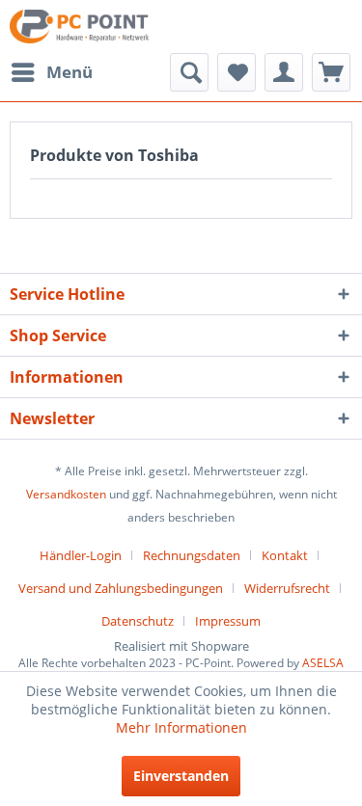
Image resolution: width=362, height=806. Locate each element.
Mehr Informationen (181, 727)
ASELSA (323, 663)
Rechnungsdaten (191, 555)
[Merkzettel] (236, 72)
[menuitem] (51, 72)
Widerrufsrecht (287, 588)
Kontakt (285, 555)
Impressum (228, 621)
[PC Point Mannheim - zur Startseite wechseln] (79, 26)
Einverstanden (181, 775)
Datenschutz (137, 621)
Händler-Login (81, 555)
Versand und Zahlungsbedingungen (120, 588)
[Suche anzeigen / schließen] (189, 72)
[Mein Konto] (284, 72)
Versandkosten (66, 494)
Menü (69, 72)
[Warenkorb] (331, 72)
